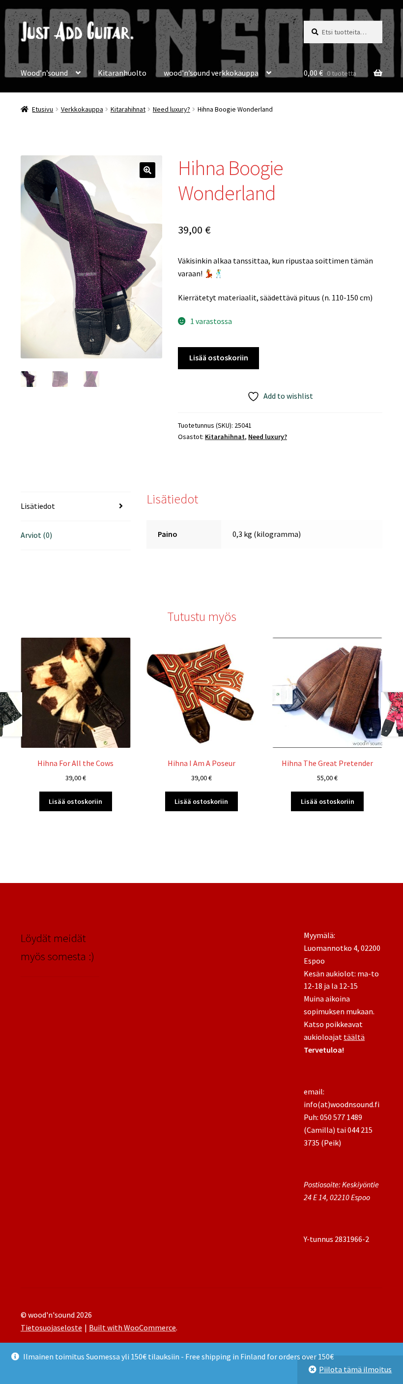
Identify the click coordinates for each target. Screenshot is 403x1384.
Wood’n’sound (44, 73)
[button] (147, 170)
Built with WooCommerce (132, 1327)
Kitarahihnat (128, 109)
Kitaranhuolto (122, 73)
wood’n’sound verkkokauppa (211, 73)
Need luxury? (171, 109)
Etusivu (42, 109)
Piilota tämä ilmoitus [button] (355, 1369)
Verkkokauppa (82, 109)
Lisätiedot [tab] (38, 506)
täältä (354, 1037)
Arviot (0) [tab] (36, 535)
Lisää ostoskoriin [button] (75, 801)
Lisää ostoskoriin (218, 357)
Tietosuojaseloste (51, 1327)
